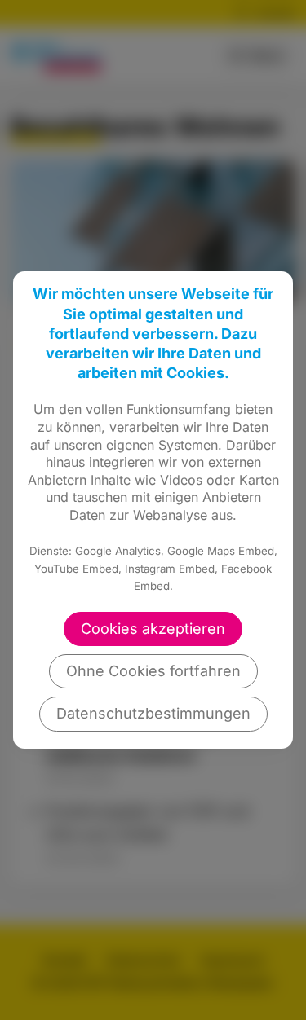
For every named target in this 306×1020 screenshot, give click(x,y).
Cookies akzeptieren (153, 628)
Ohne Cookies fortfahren (153, 670)
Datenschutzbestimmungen (153, 713)
